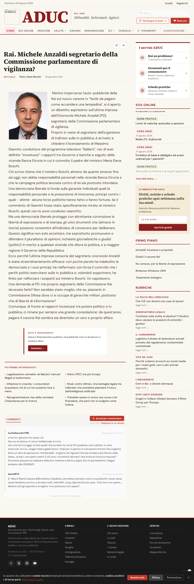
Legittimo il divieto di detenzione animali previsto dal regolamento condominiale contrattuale (160, 342)
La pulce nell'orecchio (152, 297)
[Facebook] (11, 563)
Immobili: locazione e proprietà (154, 250)
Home (10, 30)
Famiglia (125, 30)
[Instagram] (27, 563)
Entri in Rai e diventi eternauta (154, 383)
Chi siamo (112, 533)
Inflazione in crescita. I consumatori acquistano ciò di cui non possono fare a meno (30, 387)
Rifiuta (156, 577)
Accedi (169, 3)
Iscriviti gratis (163, 227)
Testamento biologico (149, 277)
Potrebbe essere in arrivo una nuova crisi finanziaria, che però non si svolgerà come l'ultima (91, 401)
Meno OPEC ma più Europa (83, 374)
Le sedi (111, 538)
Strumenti (148, 30)
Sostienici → (37, 348)
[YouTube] (35, 563)
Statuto (111, 542)
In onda (111, 556)
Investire (43, 30)
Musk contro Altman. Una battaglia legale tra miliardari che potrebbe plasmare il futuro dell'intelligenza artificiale (93, 387)
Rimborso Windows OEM (151, 270)
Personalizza (174, 577)
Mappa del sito (158, 552)
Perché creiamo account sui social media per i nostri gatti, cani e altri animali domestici (161, 364)
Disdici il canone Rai (148, 256)
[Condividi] (116, 45)
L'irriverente (145, 379)
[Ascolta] (123, 45)
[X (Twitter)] (19, 563)
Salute (59, 30)
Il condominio (145, 334)
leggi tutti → (142, 305)
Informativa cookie (32, 579)
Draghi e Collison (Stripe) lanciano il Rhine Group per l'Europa (161, 400)
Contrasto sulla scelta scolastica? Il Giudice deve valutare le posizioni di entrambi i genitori (162, 319)
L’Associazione (173, 30)
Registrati (182, 3)
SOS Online (26, 30)
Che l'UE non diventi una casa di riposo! (160, 301)
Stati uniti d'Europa (149, 394)
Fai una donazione (160, 542)
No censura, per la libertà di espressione (160, 263)
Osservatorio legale (150, 312)
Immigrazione (94, 30)
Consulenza (156, 533)
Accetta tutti (137, 577)
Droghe (75, 30)
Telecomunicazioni (75, 556)
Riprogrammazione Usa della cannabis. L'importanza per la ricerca (29, 399)
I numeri (112, 547)
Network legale (115, 552)
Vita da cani (144, 357)
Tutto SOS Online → (146, 178)
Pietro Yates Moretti (30, 76)
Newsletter (156, 538)
